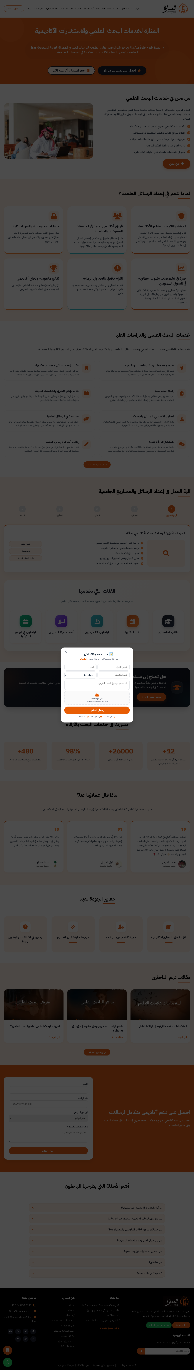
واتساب (83, 659)
